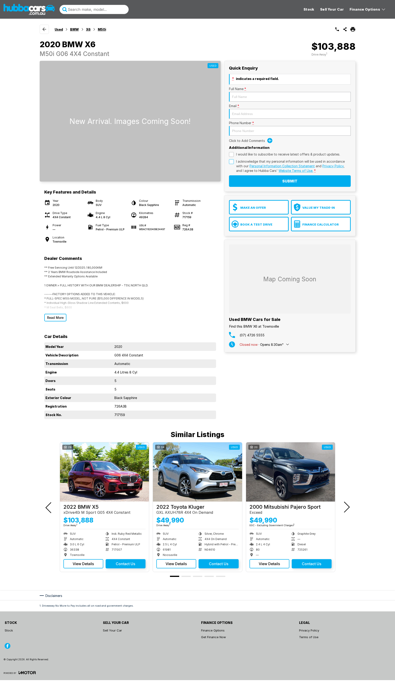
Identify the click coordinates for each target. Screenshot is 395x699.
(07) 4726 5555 (252, 335)
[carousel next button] (346, 507)
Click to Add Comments (247, 141)
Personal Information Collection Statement (282, 166)
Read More (55, 318)
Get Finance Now (213, 637)
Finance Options (365, 9)
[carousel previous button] (49, 507)
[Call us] (337, 29)
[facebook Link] (7, 646)
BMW (74, 29)
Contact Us (125, 563)
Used (59, 29)
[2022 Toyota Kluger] (197, 472)
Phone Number (241, 123)
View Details (83, 563)
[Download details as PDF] (353, 29)
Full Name (237, 89)
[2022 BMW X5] (104, 472)
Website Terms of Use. (296, 171)
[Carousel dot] (174, 576)
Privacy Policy (333, 166)
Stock (308, 9)
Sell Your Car (332, 9)
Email (234, 106)
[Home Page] (29, 9)
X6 (88, 29)
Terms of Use (308, 637)
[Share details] (345, 29)
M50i (102, 29)
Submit (289, 181)
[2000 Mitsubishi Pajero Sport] (290, 472)
